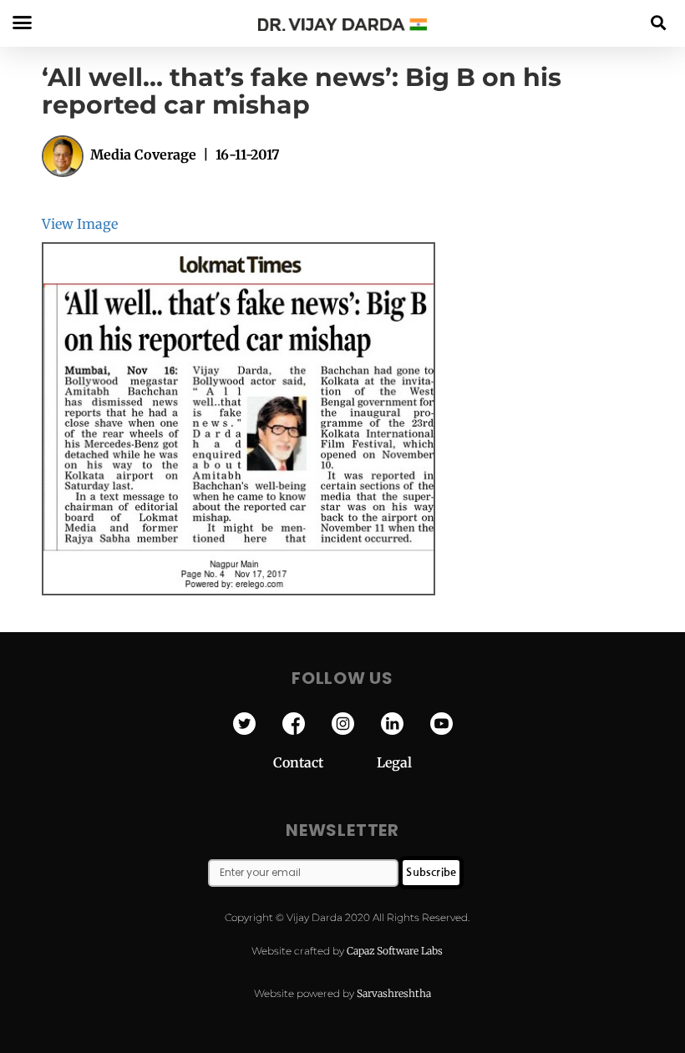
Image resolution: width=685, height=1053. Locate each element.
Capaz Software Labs (395, 950)
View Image (80, 223)
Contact (325, 762)
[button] (658, 22)
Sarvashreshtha (394, 993)
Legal (394, 762)
